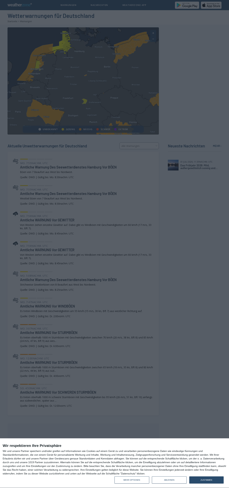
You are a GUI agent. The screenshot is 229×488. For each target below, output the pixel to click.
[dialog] (114, 463)
